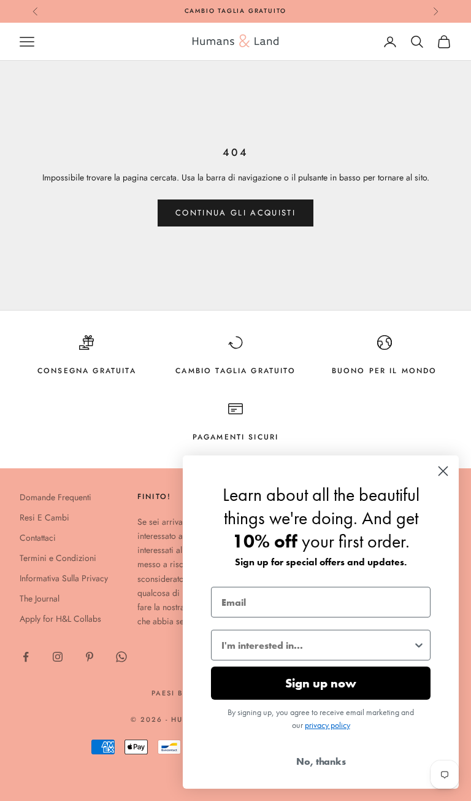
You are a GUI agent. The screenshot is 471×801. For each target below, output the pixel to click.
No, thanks (321, 761)
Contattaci (38, 538)
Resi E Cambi (44, 517)
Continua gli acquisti (235, 213)
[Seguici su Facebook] (26, 657)
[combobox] (317, 645)
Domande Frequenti (55, 497)
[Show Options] (419, 645)
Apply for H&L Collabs (60, 619)
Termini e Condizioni (58, 558)
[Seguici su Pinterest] (89, 657)
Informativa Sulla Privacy (64, 578)
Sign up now (320, 683)
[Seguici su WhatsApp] (121, 657)
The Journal (39, 598)
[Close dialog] (443, 471)
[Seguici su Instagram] (58, 657)
